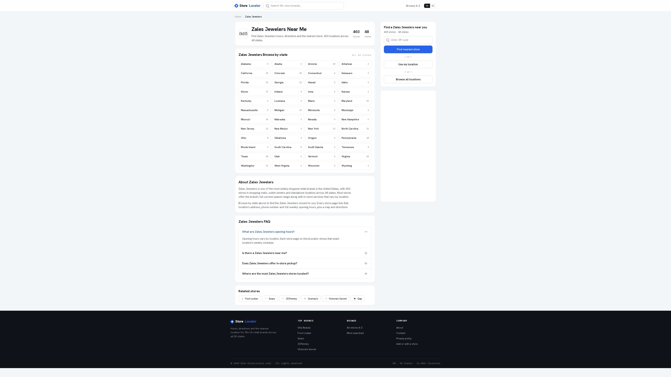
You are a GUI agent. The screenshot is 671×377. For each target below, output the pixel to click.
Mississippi (355, 110)
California (254, 73)
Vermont (321, 156)
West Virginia (288, 165)
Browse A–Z (413, 5)
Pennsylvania (355, 137)
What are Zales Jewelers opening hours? (268, 232)
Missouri (254, 119)
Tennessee (355, 147)
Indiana (288, 91)
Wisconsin (321, 165)
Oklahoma (288, 137)
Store (250, 5)
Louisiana (288, 100)
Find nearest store (408, 49)
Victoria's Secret (338, 298)
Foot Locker (251, 298)
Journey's (313, 298)
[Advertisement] (408, 146)
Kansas (355, 91)
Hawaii (321, 82)
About (399, 327)
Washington (254, 165)
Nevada (321, 119)
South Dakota (321, 147)
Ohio (254, 137)
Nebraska (288, 119)
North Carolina (355, 128)
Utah (288, 156)
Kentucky (254, 100)
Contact (400, 333)
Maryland (355, 100)
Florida (254, 82)
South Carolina (288, 147)
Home (238, 16)
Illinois (254, 91)
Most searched (355, 333)
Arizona (321, 63)
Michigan (288, 110)
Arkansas (355, 63)
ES (433, 5)
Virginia (355, 156)
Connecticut (321, 73)
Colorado (288, 73)
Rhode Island (254, 147)
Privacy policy (404, 338)
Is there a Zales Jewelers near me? (264, 253)
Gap (360, 298)
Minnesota (321, 110)
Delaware (355, 73)
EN (427, 5)
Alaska (288, 63)
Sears (272, 298)
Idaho (355, 82)
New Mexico (288, 128)
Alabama (254, 63)
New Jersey (254, 128)
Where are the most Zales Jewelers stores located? (275, 273)
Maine (321, 100)
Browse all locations (408, 79)
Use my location (408, 64)
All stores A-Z (355, 327)
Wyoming (355, 165)
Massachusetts (254, 110)
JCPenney (291, 298)
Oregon (321, 137)
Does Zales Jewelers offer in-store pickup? (269, 263)
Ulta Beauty (304, 327)
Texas (254, 156)
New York (321, 128)
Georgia (288, 82)
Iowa (321, 91)
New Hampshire (355, 119)
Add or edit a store (407, 343)
